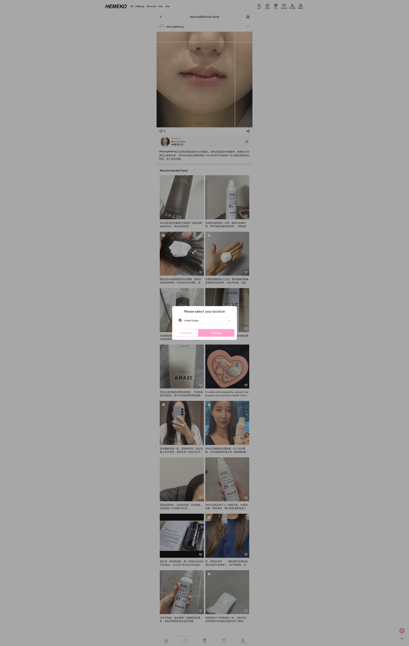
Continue (186, 332)
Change (216, 332)
